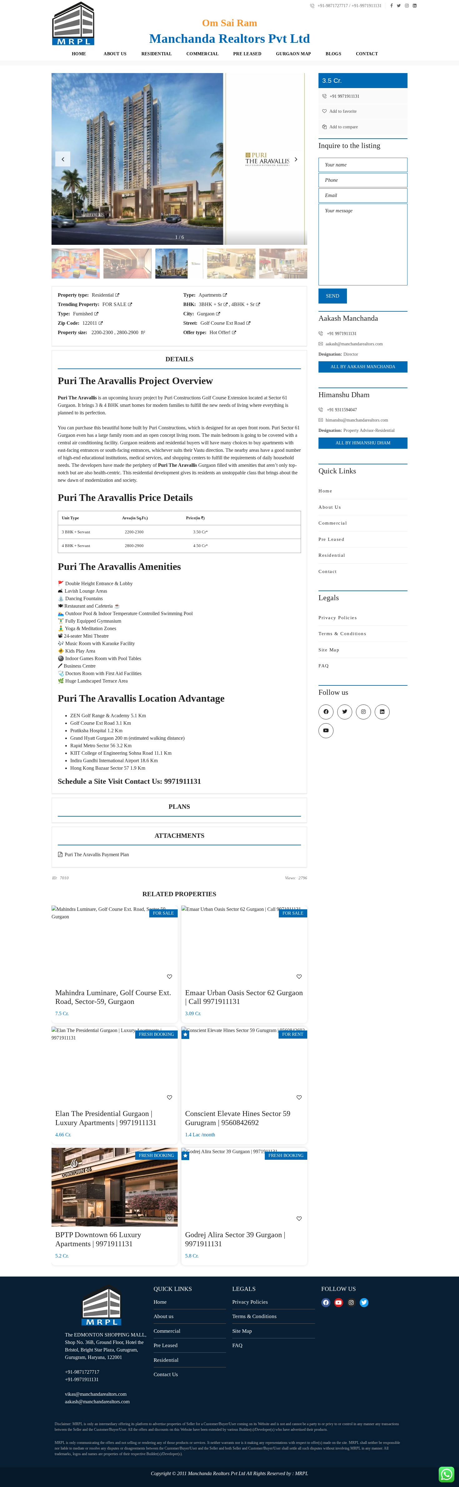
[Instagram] (351, 1302)
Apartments (211, 295)
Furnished (83, 313)
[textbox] (179, 518)
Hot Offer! (221, 332)
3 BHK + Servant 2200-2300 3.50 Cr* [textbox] (135, 532)
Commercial (332, 523)
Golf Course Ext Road (223, 323)
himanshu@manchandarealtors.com (357, 420)
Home (325, 490)
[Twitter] (364, 1302)
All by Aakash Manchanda (363, 366)
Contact (327, 571)
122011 (90, 323)
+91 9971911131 (343, 96)
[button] (296, 158)
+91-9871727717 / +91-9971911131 (349, 5)
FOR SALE (115, 304)
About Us (329, 507)
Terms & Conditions (342, 633)
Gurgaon (206, 313)
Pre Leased (331, 539)
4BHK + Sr (243, 304)
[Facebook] (325, 1302)
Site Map (328, 649)
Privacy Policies (337, 617)
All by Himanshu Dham (363, 443)
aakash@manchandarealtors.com (354, 344)
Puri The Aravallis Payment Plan (96, 854)
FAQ (323, 665)
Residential (103, 295)
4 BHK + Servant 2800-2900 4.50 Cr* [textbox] (135, 545)
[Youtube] (338, 1302)
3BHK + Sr (211, 304)
